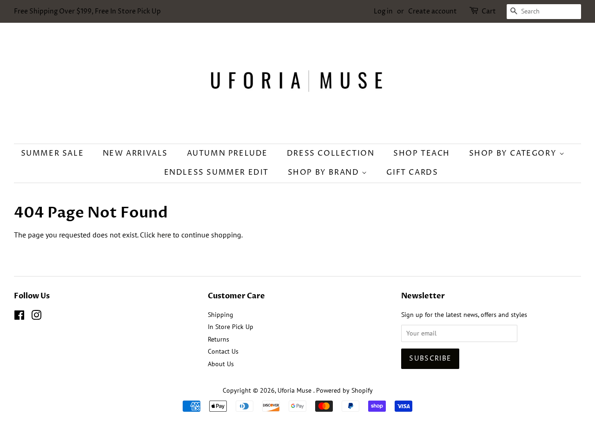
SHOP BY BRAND (325, 172)
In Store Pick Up (230, 327)
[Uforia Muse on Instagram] (36, 317)
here (164, 234)
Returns (218, 339)
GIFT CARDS (412, 172)
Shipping (220, 314)
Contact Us (223, 351)
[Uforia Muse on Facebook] (19, 317)
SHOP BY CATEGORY (514, 153)
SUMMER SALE (52, 153)
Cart (489, 11)
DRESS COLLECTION (331, 153)
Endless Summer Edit (216, 172)
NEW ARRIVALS (135, 153)
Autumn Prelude (227, 153)
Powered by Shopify (344, 390)
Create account (432, 11)
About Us (221, 364)
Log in (383, 11)
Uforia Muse (295, 390)
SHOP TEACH (421, 153)
